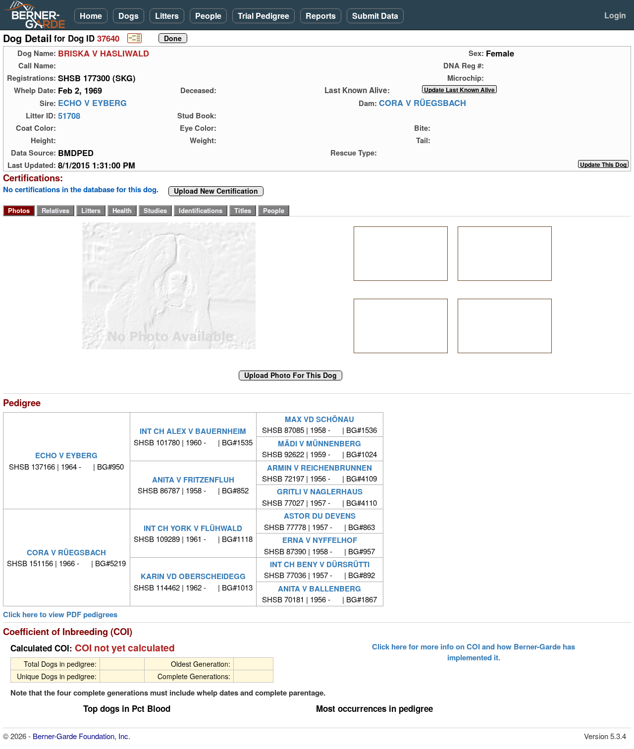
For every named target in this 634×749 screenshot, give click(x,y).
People (208, 15)
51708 (69, 115)
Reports (321, 15)
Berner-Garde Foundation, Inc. (81, 736)
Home (91, 15)
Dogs (128, 15)
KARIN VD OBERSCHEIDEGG (193, 576)
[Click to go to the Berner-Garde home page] (37, 13)
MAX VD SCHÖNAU (319, 419)
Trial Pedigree (263, 15)
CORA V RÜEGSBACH (422, 103)
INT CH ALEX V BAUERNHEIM (193, 431)
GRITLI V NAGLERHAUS (320, 491)
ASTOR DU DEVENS (320, 515)
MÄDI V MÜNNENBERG (319, 443)
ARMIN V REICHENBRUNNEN (319, 467)
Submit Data (375, 15)
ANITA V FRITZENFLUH (193, 479)
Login (615, 15)
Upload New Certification (216, 191)
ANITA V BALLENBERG (319, 588)
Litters (167, 15)
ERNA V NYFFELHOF (319, 540)
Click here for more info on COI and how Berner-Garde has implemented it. (473, 652)
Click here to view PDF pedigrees (60, 614)
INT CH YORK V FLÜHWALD (193, 528)
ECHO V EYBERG (92, 103)
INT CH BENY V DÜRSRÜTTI (320, 564)
